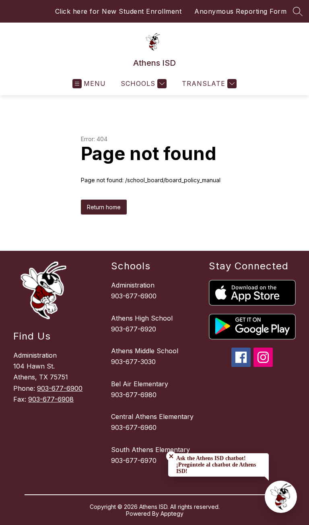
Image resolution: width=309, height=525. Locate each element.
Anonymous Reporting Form (240, 11)
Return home (104, 207)
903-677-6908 (51, 399)
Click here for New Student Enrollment (118, 11)
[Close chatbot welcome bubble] (171, 456)
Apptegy (172, 513)
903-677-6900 (59, 388)
